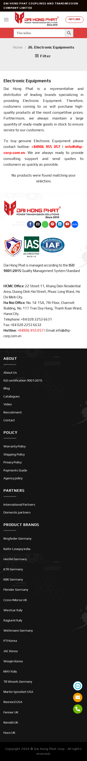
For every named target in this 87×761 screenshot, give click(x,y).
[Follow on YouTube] (67, 224)
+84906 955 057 (45, 146)
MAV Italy (10, 671)
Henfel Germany (15, 559)
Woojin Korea (13, 661)
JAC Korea (10, 651)
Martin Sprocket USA (18, 692)
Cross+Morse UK (15, 600)
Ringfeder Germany (17, 538)
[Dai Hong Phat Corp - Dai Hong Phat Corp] (37, 20)
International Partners (19, 504)
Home (18, 47)
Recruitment (12, 412)
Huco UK (9, 732)
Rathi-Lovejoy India (16, 549)
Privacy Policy (12, 462)
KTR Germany (13, 569)
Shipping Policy (14, 454)
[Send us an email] (37, 224)
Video (7, 404)
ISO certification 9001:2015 (22, 380)
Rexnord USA (12, 702)
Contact (9, 420)
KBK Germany (13, 579)
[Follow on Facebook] (30, 224)
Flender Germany (15, 589)
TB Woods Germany (17, 681)
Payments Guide (15, 470)
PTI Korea (10, 640)
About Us (10, 372)
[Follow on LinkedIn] (60, 224)
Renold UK (10, 722)
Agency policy (13, 478)
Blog (6, 388)
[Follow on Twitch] (74, 224)
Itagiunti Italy (12, 620)
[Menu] (6, 19)
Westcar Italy (12, 610)
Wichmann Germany (18, 630)
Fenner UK (10, 712)
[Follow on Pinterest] (52, 224)
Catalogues (11, 396)
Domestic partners (17, 512)
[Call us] (45, 224)
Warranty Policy (14, 446)
